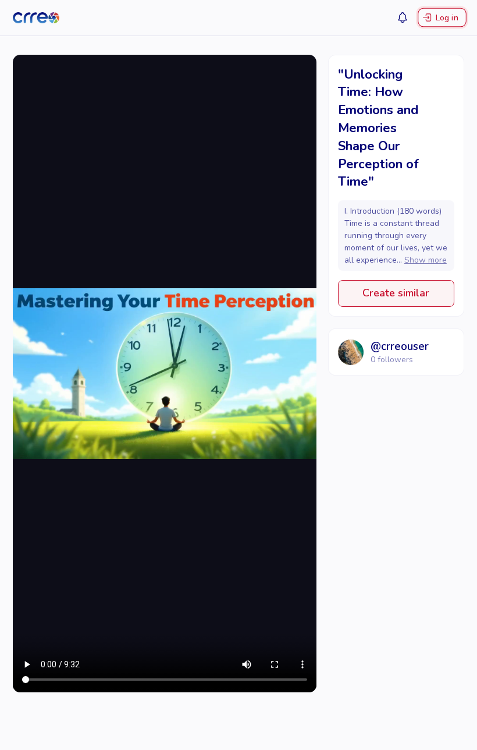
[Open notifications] (402, 17)
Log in (447, 17)
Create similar (395, 293)
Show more (425, 260)
